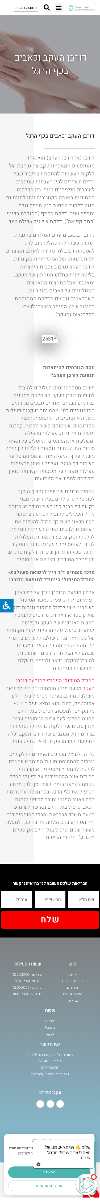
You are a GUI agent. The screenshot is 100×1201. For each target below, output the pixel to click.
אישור (49, 1172)
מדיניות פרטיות (49, 1185)
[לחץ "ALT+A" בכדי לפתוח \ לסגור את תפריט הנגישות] (7, 605)
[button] (59, 7)
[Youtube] (50, 1104)
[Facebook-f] (60, 1104)
